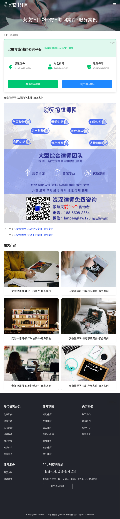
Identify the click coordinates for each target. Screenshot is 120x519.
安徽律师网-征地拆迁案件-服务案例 (31, 385)
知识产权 (8, 447)
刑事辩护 (8, 414)
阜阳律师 (47, 454)
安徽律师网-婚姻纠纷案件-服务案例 (89, 291)
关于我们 (86, 414)
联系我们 (86, 421)
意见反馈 (86, 434)
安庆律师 (47, 447)
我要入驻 (8, 472)
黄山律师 (47, 427)
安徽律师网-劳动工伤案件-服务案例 (33, 234)
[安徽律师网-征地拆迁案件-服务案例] (31, 368)
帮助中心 (86, 427)
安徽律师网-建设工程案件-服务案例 (31, 291)
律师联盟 (8, 479)
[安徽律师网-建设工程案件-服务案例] (31, 273)
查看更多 (8, 454)
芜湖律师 (47, 421)
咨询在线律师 (57, 486)
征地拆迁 (8, 427)
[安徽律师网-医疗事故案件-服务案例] (88, 320)
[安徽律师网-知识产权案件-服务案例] (88, 368)
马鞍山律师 (48, 434)
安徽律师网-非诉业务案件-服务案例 (33, 228)
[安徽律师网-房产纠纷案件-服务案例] (31, 320)
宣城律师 (47, 441)
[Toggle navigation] (114, 4)
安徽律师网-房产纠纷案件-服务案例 (31, 338)
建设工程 (8, 421)
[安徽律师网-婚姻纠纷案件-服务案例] (88, 273)
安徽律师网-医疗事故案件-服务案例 (89, 338)
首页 (6, 35)
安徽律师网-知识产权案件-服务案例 (89, 385)
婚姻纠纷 (8, 434)
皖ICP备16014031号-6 (84, 514)
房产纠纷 (8, 441)
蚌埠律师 (47, 414)
